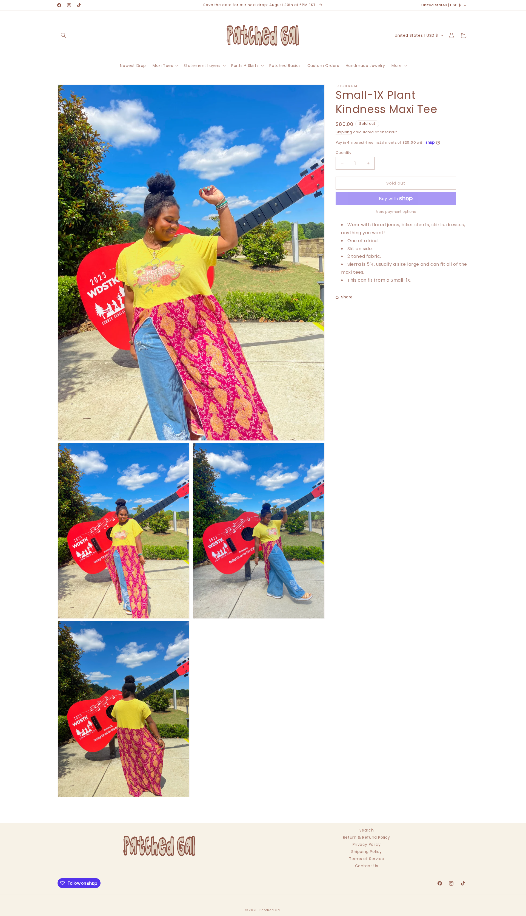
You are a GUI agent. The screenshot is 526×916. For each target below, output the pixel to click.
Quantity (343, 152)
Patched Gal (270, 910)
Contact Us (366, 865)
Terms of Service (366, 858)
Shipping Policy (366, 851)
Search (366, 831)
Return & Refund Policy (366, 837)
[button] (64, 35)
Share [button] (347, 297)
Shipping (344, 132)
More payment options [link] (396, 211)
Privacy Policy (367, 844)
